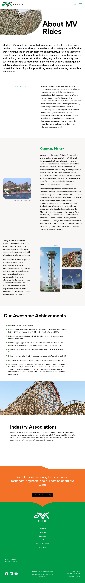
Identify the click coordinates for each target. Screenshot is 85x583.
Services (42, 532)
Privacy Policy (75, 571)
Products (42, 529)
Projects (42, 536)
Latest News (42, 540)
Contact (42, 547)
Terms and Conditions (72, 574)
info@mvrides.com (11, 561)
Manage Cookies (74, 576)
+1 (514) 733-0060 (11, 559)
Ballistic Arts (42, 576)
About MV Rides (42, 544)
